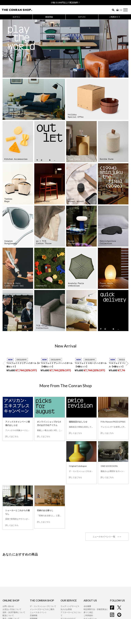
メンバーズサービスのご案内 (42, 609)
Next (123, 48)
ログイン (16, 17)
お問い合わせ (8, 606)
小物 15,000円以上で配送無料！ (65, 2)
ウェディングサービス (70, 606)
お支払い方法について (12, 609)
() (121, 10)
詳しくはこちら (11, 436)
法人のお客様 (66, 609)
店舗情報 (33, 615)
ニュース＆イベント (38, 612)
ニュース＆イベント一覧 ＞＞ (107, 536)
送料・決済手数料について (14, 612)
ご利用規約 (88, 615)
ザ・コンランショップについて (43, 606)
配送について (8, 615)
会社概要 (87, 606)
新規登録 (49, 17)
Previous (7, 48)
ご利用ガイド (114, 17)
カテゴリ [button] (82, 17)
